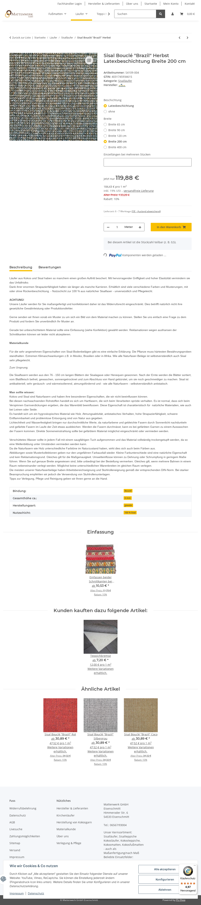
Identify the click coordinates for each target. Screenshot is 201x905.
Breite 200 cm (117, 141)
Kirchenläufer (66, 815)
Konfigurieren (165, 879)
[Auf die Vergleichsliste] (89, 60)
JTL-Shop (180, 900)
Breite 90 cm (116, 130)
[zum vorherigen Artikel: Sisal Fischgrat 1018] (179, 37)
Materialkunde (66, 829)
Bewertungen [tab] (49, 267)
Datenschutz (36, 893)
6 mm (128, 498)
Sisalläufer (125, 81)
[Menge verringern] (108, 227)
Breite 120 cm (117, 136)
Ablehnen (164, 889)
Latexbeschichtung (121, 106)
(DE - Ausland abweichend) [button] (146, 211)
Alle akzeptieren (165, 869)
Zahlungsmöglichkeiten (24, 836)
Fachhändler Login (70, 3)
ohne (111, 111)
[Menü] (194, 866)
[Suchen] (160, 14)
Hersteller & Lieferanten (104, 3)
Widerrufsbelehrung (22, 808)
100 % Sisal (130, 512)
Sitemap (14, 843)
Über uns (132, 3)
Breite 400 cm (117, 147)
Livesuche (15, 829)
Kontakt (190, 3)
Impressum (17, 893)
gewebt (128, 505)
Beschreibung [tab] (20, 267)
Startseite (150, 3)
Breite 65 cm (116, 124)
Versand (14, 850)
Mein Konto (170, 3)
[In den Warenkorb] (12, 50)
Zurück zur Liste (21, 37)
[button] (172, 14)
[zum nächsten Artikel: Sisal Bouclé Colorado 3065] (188, 37)
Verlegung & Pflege (69, 843)
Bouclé (128, 490)
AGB (12, 822)
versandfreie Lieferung (139, 191)
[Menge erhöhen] (140, 227)
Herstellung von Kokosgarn (74, 822)
